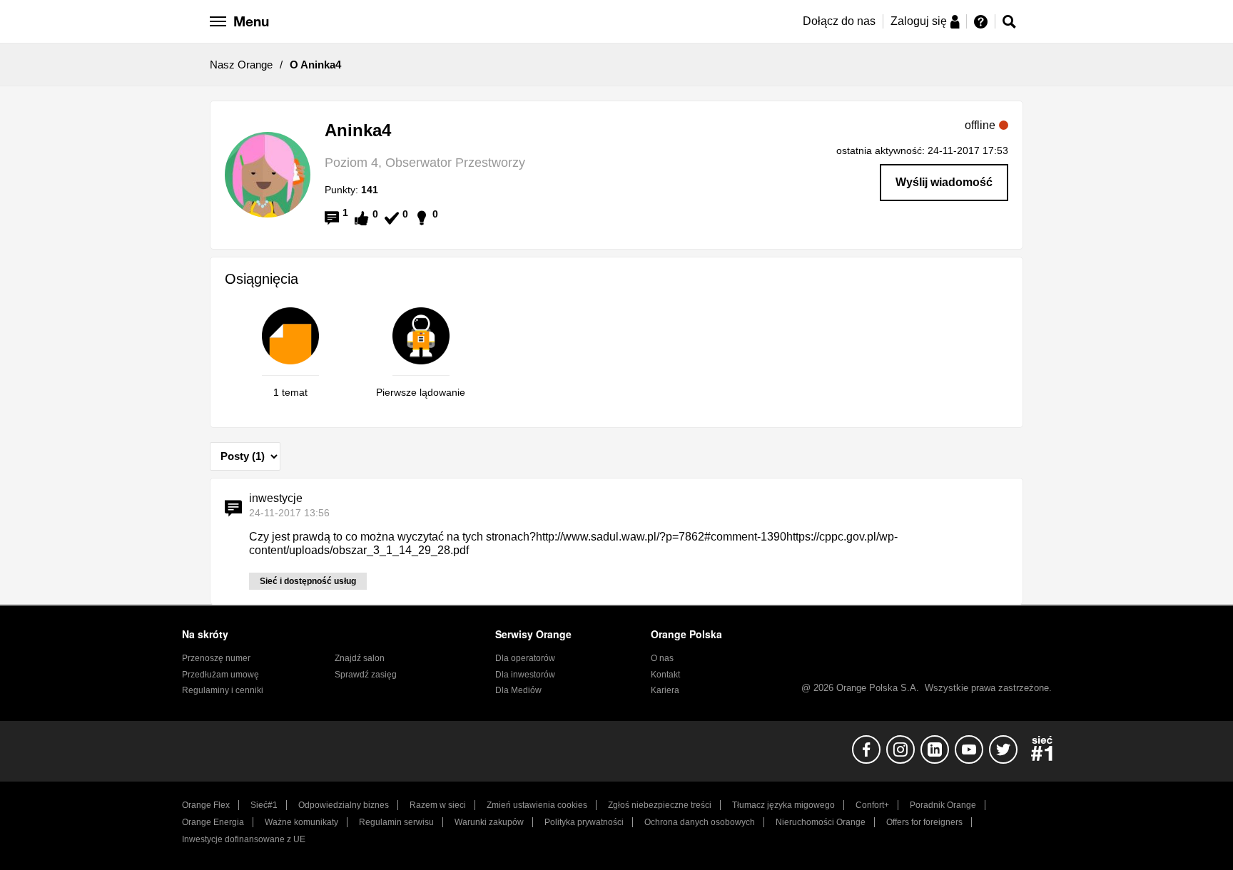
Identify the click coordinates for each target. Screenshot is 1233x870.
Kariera (665, 690)
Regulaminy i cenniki (222, 690)
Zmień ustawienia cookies (537, 805)
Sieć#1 (264, 805)
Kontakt (665, 675)
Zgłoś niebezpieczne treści (659, 805)
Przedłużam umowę (220, 675)
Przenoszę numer (216, 658)
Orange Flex (206, 805)
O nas (662, 658)
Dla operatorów (525, 658)
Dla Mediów (518, 690)
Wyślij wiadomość (944, 182)
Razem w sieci (438, 805)
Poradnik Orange (943, 805)
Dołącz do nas (839, 21)
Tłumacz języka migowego (783, 805)
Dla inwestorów (525, 675)
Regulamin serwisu (396, 822)
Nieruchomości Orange (821, 822)
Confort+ (872, 805)
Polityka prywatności (584, 822)
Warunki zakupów (489, 822)
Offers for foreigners (924, 822)
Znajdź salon (360, 658)
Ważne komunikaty (301, 822)
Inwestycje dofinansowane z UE (243, 839)
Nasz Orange (241, 64)
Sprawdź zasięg (366, 675)
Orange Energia (213, 822)
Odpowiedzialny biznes (343, 805)
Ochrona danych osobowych (699, 822)
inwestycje (276, 498)
